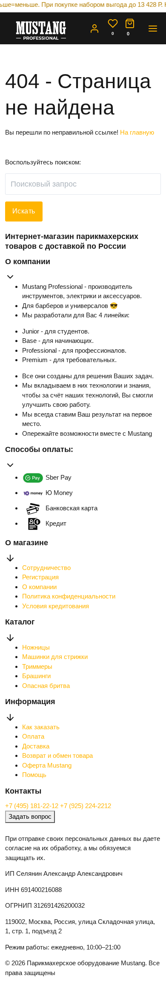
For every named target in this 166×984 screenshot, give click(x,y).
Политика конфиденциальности (68, 596)
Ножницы (36, 647)
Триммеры (37, 666)
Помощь (34, 774)
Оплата (33, 736)
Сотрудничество (46, 567)
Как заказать (41, 727)
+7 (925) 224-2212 (85, 805)
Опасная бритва (46, 685)
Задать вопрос (30, 816)
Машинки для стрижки (55, 656)
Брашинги (36, 675)
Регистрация (40, 577)
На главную (137, 132)
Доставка (35, 746)
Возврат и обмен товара (57, 755)
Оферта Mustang (47, 765)
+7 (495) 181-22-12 (32, 805)
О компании (39, 586)
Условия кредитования (55, 606)
